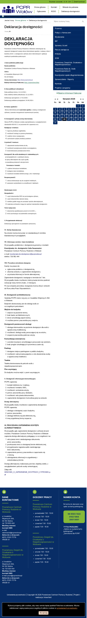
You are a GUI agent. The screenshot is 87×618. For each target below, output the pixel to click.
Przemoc (58, 28)
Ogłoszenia (41, 11)
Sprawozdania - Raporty (64, 79)
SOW (57, 58)
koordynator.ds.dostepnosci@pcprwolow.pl (25, 254)
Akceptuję (44, 613)
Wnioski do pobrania (70, 7)
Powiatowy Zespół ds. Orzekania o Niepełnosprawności (68, 63)
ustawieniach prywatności (67, 608)
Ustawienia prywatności (16, 595)
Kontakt (54, 7)
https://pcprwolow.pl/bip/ (31, 82)
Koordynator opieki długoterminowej (69, 75)
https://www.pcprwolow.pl (25, 80)
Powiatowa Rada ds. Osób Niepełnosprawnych (65, 70)
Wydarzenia (59, 37)
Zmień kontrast (79, 2)
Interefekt (48, 597)
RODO (53, 11)
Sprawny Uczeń (61, 45)
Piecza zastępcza (62, 50)
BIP (56, 41)
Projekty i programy (62, 88)
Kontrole (58, 84)
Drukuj (7, 31)
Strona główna (39, 7)
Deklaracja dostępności (70, 11)
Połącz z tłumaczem (63, 33)
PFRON (58, 54)
